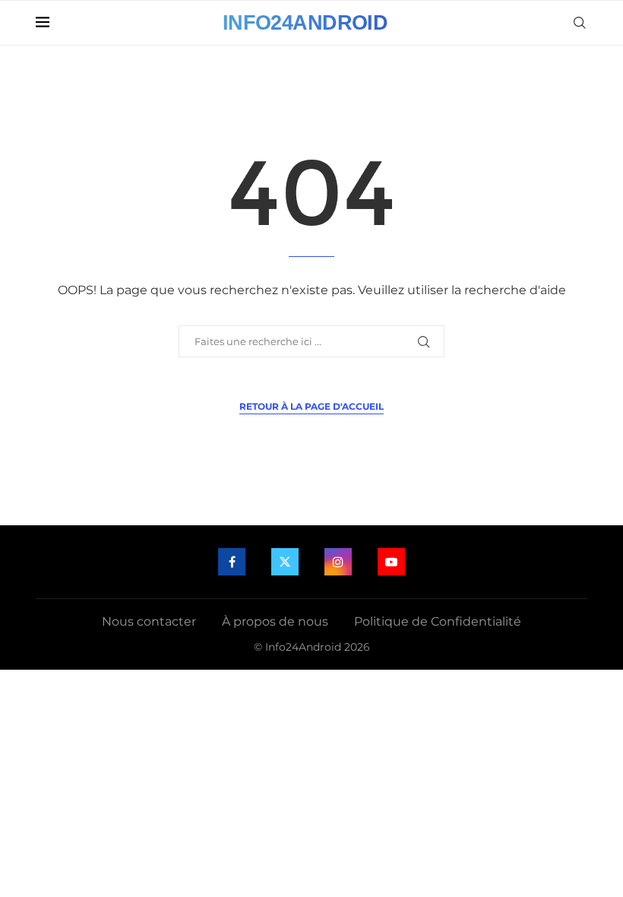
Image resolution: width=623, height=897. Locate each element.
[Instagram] (338, 561)
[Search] (579, 23)
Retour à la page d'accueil (311, 406)
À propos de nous (275, 621)
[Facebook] (231, 561)
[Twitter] (285, 561)
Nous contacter (149, 621)
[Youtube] (391, 561)
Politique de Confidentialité (437, 621)
